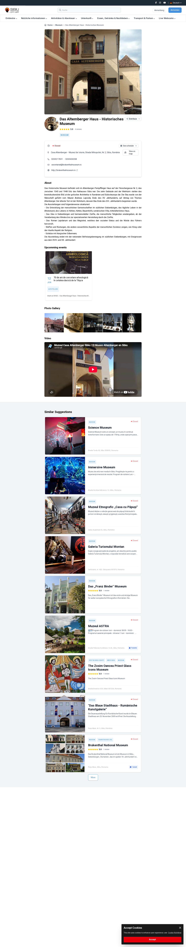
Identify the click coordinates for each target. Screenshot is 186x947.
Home (50, 25)
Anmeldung (159, 10)
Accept (152, 939)
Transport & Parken (144, 18)
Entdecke (11, 18)
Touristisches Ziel (105, 739)
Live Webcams (166, 18)
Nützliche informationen (33, 18)
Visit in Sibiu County (96, 660)
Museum (59, 25)
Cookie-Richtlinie (174, 933)
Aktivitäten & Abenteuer (63, 18)
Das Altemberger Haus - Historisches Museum (76, 296)
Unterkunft (86, 18)
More (93, 777)
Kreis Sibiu (111, 660)
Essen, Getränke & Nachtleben (112, 18)
